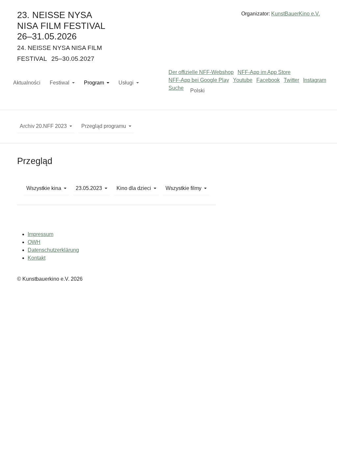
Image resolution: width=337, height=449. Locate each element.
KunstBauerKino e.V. (295, 13)
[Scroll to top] (322, 434)
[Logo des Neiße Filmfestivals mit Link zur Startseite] (168, 16)
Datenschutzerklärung (53, 250)
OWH (34, 242)
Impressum (40, 234)
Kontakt (36, 258)
